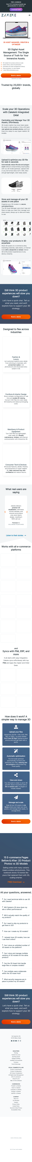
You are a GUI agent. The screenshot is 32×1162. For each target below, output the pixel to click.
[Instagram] (20, 1041)
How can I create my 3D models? (16, 931)
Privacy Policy (16, 1104)
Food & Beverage (16, 1064)
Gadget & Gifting (16, 1058)
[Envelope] (11, 1041)
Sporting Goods (16, 1056)
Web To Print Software (16, 1080)
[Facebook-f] (18, 1041)
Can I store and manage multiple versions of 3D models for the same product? (15, 955)
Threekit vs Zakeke (16, 1085)
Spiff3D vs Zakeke (16, 1093)
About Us (16, 1098)
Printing (16, 1053)
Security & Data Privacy (16, 1108)
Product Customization (16, 1069)
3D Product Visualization (16, 1073)
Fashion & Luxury (16, 1054)
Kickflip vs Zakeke (16, 1091)
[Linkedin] (14, 1041)
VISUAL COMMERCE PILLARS (16, 1067)
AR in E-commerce (16, 1076)
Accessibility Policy (16, 1109)
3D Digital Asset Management (16, 1075)
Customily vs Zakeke (16, 1089)
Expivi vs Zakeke (16, 1087)
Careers (16, 1102)
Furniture (16, 1062)
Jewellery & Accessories (16, 1060)
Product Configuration (16, 1071)
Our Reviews (16, 1100)
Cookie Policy (16, 1106)
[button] (29, 15)
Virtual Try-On (16, 1078)
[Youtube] (16, 1041)
